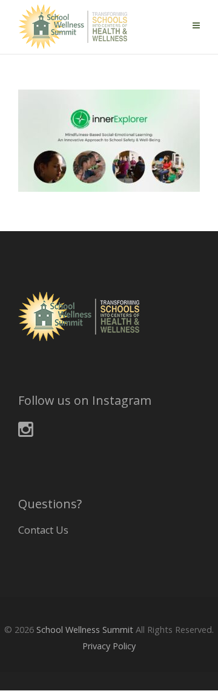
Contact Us (43, 530)
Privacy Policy (109, 646)
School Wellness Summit (84, 629)
